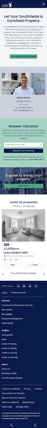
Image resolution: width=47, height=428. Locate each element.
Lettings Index (22, 407)
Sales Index (7, 407)
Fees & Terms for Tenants (13, 398)
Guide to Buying (9, 344)
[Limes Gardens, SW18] (23, 225)
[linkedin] (30, 286)
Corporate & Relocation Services (17, 305)
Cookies (38, 389)
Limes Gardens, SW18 (15, 252)
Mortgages (7, 314)
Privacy (27, 389)
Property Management (12, 318)
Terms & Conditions (11, 389)
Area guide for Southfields (23, 56)
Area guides (7, 335)
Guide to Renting (10, 357)
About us (6, 369)
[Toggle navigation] (43, 4)
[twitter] (24, 286)
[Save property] (34, 265)
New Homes (7, 309)
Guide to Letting (9, 353)
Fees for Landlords (10, 402)
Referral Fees (28, 402)
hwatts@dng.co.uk (24, 110)
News (4, 339)
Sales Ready (7, 323)
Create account (18, 292)
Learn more (23, 186)
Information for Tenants (13, 393)
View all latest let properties (23, 273)
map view (30, 206)
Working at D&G (9, 373)
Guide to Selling (9, 348)
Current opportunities (12, 378)
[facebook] (18, 286)
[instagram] (36, 286)
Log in (4, 292)
